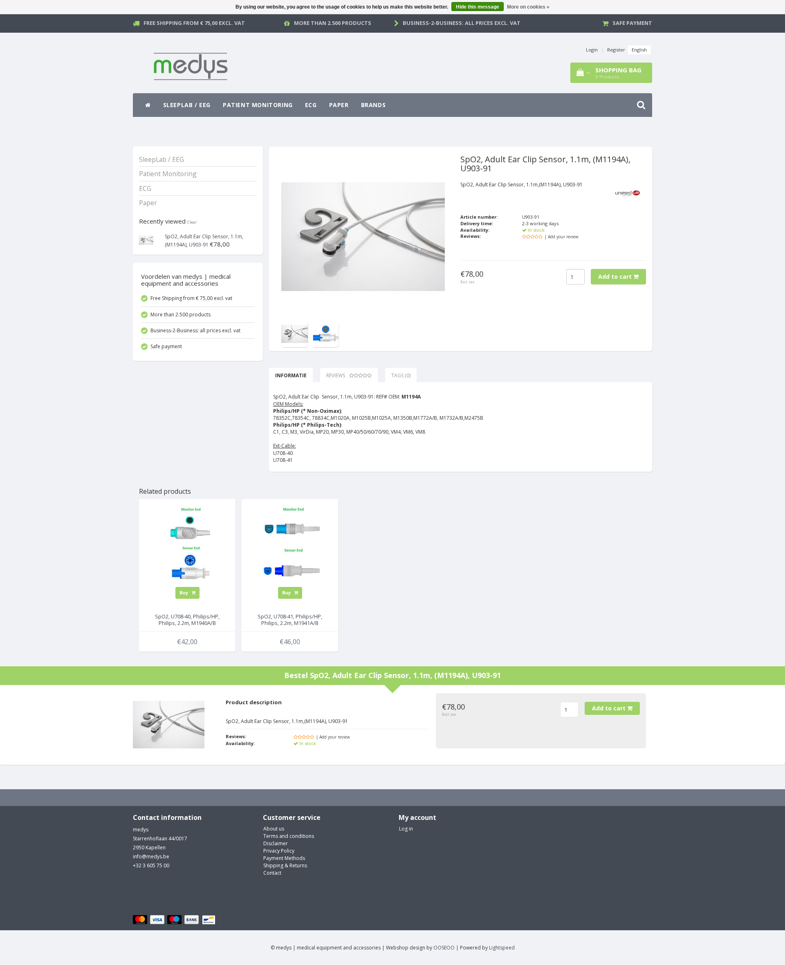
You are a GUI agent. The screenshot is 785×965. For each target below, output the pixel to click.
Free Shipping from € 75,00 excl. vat (194, 23)
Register (616, 50)
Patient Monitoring (258, 105)
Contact (272, 872)
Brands (373, 105)
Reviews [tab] (335, 375)
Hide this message (477, 7)
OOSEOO (444, 947)
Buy (184, 592)
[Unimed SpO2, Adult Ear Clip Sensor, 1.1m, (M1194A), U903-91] (146, 239)
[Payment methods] (175, 920)
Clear (192, 222)
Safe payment (632, 23)
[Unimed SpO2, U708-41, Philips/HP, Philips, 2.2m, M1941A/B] (290, 545)
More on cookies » (528, 7)
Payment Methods (284, 858)
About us (273, 828)
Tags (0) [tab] (400, 375)
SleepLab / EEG (187, 105)
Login (592, 50)
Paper (339, 105)
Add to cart (615, 276)
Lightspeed (502, 947)
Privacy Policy (278, 850)
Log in (406, 828)
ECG (311, 105)
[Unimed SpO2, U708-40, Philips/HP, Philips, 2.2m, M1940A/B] (187, 545)
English (639, 50)
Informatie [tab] (291, 375)
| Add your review (562, 237)
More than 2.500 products (332, 23)
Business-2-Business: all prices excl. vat (461, 23)
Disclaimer (275, 843)
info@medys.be (151, 856)
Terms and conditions (288, 836)
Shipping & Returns (285, 865)
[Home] (148, 105)
